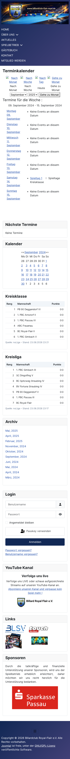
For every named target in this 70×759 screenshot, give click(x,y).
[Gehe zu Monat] (56, 79)
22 (47, 274)
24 (27, 279)
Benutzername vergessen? (21, 554)
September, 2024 (16, 456)
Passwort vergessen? (18, 550)
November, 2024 (15, 446)
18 (31, 274)
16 (22, 274)
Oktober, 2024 (14, 451)
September (31, 252)
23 (22, 279)
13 (39, 270)
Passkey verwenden (38, 531)
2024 (42, 252)
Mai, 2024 (11, 467)
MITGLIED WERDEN (13, 60)
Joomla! (6, 745)
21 (43, 274)
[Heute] (41, 79)
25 (31, 279)
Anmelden (35, 542)
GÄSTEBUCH (9, 50)
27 (39, 279)
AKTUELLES (8, 39)
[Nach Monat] (13, 79)
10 (27, 270)
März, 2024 (12, 477)
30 (22, 283)
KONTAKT (7, 55)
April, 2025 (12, 435)
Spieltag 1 (36, 178)
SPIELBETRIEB (10, 45)
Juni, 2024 (11, 461)
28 (43, 279)
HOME (5, 29)
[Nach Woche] (28, 79)
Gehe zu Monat (49, 94)
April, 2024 (12, 472)
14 (43, 270)
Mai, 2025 (11, 430)
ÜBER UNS (7, 34)
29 (47, 279)
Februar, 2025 (13, 441)
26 (35, 279)
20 (39, 274)
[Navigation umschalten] (35, 731)
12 (35, 270)
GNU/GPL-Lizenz (45, 745)
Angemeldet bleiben (21, 522)
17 (27, 274)
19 (35, 274)
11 (31, 270)
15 (47, 270)
